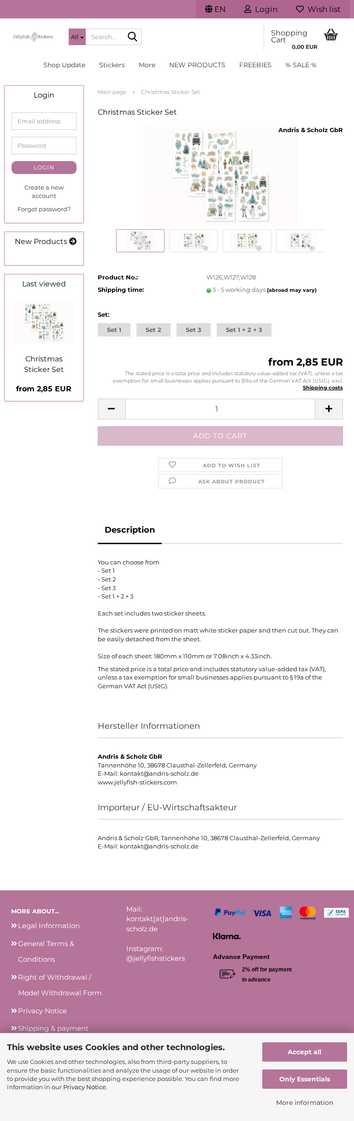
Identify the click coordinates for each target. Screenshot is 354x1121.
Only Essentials (304, 1079)
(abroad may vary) (292, 290)
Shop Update (64, 65)
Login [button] (264, 9)
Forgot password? (44, 209)
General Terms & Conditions (46, 951)
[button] (215, 9)
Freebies (255, 65)
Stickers (112, 65)
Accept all (304, 1052)
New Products (197, 65)
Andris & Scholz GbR (310, 130)
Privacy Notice (84, 1087)
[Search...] (133, 37)
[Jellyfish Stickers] (33, 36)
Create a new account (44, 192)
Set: (103, 314)
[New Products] (73, 242)
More (147, 65)
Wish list (322, 9)
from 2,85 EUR (43, 388)
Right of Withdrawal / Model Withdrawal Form (60, 985)
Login (44, 167)
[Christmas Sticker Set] (220, 176)
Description (130, 530)
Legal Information (49, 925)
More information (304, 1102)
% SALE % (301, 65)
